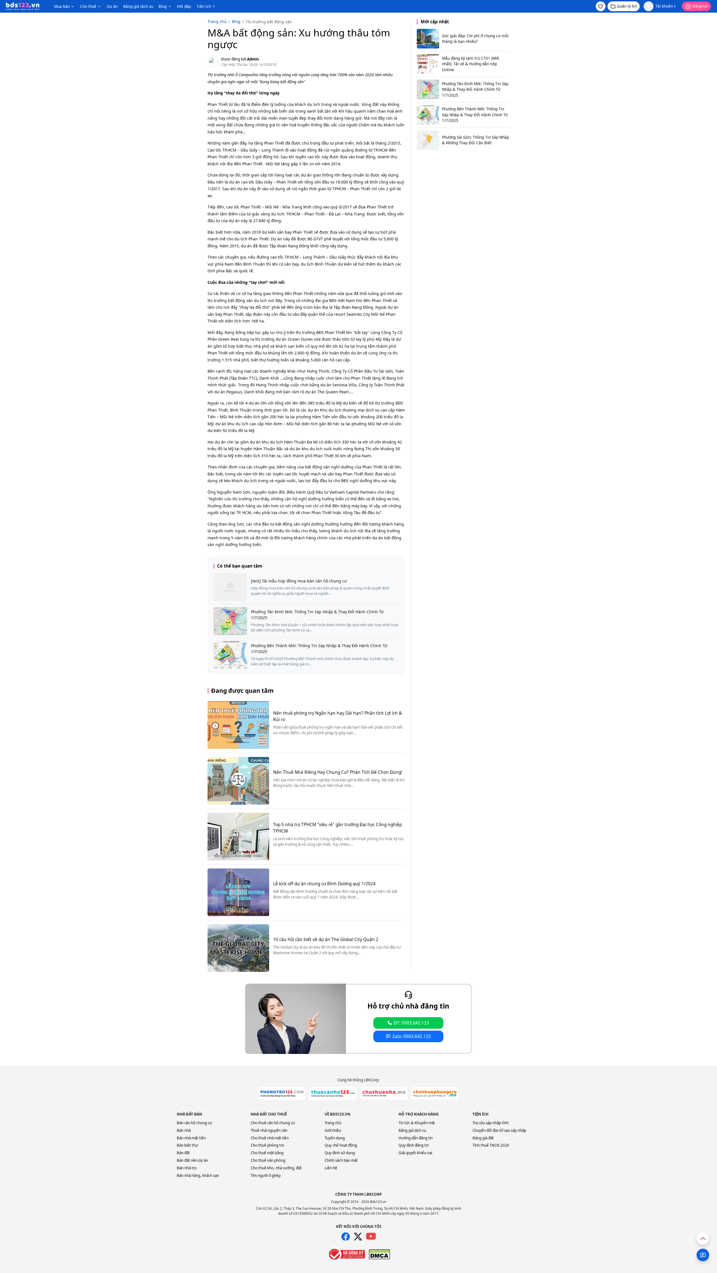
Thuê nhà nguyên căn (269, 1130)
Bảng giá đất (483, 1137)
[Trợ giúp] (703, 1255)
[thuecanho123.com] (333, 1093)
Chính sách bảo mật (341, 1160)
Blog (163, 6)
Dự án (112, 6)
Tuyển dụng (335, 1137)
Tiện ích (204, 6)
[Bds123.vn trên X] (358, 1236)
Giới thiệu (333, 1130)
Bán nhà (184, 1130)
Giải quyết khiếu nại (415, 1152)
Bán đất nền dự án (192, 1160)
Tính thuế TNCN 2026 (490, 1145)
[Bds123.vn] (22, 6)
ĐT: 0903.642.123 (411, 1023)
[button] (601, 6)
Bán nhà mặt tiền (191, 1137)
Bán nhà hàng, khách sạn (198, 1175)
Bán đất (183, 1152)
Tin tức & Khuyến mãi (417, 1122)
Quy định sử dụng (340, 1152)
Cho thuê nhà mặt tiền (270, 1137)
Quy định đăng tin (414, 1145)
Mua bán (62, 6)
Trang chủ (333, 1122)
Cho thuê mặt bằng (267, 1152)
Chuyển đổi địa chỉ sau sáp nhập (499, 1130)
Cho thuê (88, 6)
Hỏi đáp (184, 6)
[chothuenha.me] (384, 1093)
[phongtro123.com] (282, 1093)
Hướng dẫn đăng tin (416, 1137)
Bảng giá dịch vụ (138, 6)
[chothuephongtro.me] (434, 1093)
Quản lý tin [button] (627, 6)
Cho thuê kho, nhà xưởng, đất (276, 1167)
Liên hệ (331, 1167)
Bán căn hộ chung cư (194, 1122)
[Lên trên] (703, 1238)
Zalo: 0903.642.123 (411, 1036)
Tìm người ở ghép (266, 1175)
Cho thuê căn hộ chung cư (273, 1122)
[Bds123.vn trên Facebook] (345, 1236)
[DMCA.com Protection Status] (379, 1254)
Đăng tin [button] (700, 6)
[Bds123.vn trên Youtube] (371, 1236)
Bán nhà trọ (187, 1167)
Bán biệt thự (187, 1145)
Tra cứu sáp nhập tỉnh (490, 1122)
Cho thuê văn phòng (268, 1160)
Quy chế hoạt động (341, 1145)
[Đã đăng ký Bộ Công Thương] (346, 1254)
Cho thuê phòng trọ (267, 1145)
